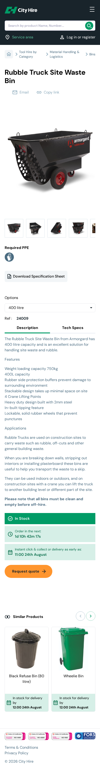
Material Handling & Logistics (64, 54)
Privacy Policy (16, 753)
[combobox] (50, 25)
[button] (14, 228)
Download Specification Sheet (39, 276)
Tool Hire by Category (28, 54)
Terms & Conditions (21, 747)
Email (20, 92)
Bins (92, 54)
